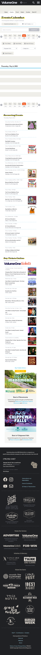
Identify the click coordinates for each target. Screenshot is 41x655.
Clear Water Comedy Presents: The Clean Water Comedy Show (14, 282)
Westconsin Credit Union (21, 401)
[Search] (33, 2)
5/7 (29, 37)
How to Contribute (27, 483)
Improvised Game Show (11, 359)
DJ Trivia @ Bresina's (10, 226)
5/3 (10, 37)
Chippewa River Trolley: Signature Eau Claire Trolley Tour (15, 341)
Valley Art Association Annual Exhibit (14, 124)
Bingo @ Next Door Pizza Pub (12, 182)
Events (12, 12)
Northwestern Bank (27, 439)
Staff (13, 632)
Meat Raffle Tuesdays (10, 141)
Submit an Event (10, 24)
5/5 (19, 37)
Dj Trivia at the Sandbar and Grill (12, 240)
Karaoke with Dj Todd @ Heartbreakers (14, 165)
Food (17, 12)
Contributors (20, 632)
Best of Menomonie (20, 397)
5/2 (5, 37)
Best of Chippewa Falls (20, 435)
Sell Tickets (28, 24)
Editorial (20, 638)
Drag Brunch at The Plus (11, 291)
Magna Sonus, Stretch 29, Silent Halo (13, 320)
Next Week (18, 43)
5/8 (33, 37)
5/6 (24, 37)
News (6, 12)
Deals (22, 12)
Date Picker (8, 53)
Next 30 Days (30, 43)
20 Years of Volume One (28, 486)
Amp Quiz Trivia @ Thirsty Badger (13, 199)
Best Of (34, 12)
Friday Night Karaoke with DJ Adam (13, 158)
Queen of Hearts (9, 172)
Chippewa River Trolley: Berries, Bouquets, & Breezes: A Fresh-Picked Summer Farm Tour (15, 273)
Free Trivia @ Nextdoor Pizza (12, 134)
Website (20, 640)
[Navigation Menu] (38, 2)
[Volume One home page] (10, 3)
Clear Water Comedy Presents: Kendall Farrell (14, 331)
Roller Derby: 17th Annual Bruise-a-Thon (14, 300)
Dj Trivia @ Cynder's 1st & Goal (12, 233)
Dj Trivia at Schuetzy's (10, 219)
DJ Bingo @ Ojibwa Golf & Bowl (12, 250)
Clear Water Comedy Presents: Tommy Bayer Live (15, 311)
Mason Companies (15, 439)
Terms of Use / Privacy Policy (18, 646)
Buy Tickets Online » (20, 368)
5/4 (15, 37)
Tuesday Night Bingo (10, 148)
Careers (27, 632)
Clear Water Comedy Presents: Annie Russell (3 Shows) (15, 351)
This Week (8, 43)
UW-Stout (24, 403)
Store (20, 642)
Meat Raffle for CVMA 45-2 (11, 209)
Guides (28, 12)
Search (34, 29)
